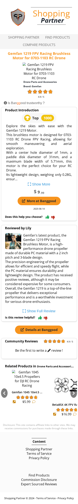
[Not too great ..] (53, 218)
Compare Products (39, 45)
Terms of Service (39, 453)
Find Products (57, 37)
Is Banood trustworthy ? (26, 103)
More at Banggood (41, 201)
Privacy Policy (39, 458)
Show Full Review (40, 311)
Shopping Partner (23, 37)
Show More (40, 184)
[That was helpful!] (47, 217)
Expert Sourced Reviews (39, 484)
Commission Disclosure (39, 479)
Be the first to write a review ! (39, 350)
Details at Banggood (41, 330)
